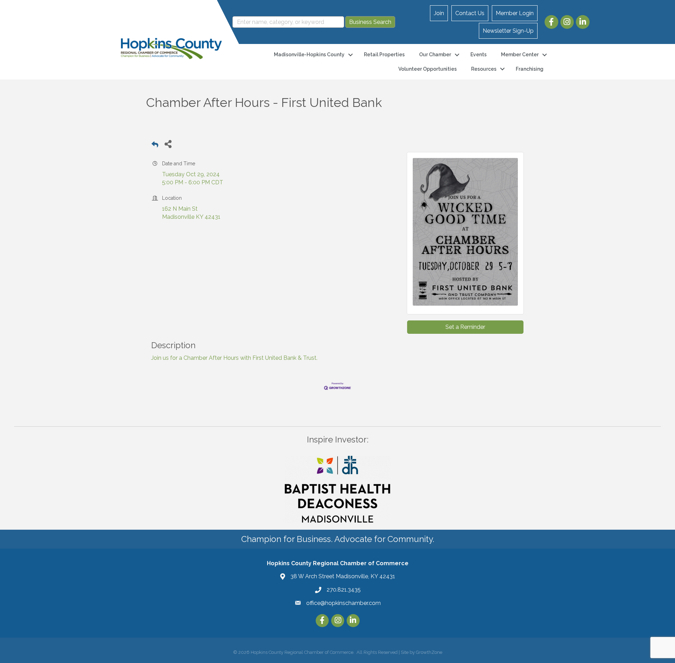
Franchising (530, 69)
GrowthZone (429, 652)
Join (439, 13)
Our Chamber (435, 54)
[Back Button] (155, 146)
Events (478, 54)
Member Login (515, 13)
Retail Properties (384, 54)
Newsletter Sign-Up (508, 30)
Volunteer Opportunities (427, 69)
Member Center (520, 54)
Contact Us (469, 13)
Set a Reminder (465, 327)
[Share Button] (168, 144)
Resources (483, 69)
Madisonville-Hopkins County (309, 54)
